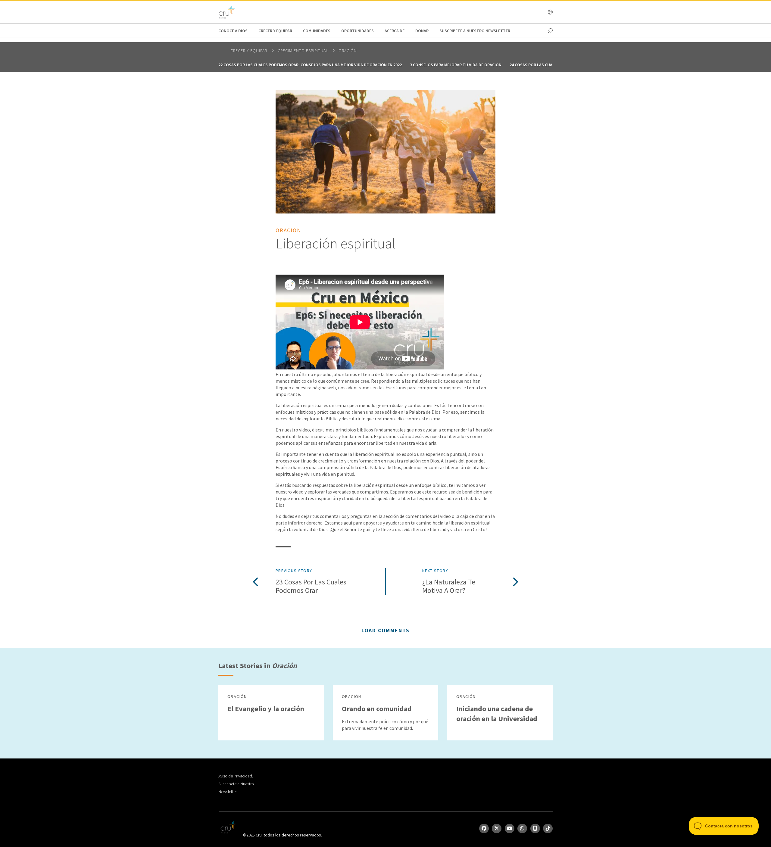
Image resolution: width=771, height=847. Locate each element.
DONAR (422, 30)
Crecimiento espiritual (303, 50)
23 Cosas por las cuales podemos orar (311, 586)
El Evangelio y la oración (265, 708)
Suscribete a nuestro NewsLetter (474, 30)
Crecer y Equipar (275, 30)
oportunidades (357, 30)
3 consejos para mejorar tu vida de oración (455, 64)
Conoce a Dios (233, 30)
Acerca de (394, 30)
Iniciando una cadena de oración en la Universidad (496, 713)
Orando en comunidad (377, 708)
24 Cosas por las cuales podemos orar (550, 64)
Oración (348, 50)
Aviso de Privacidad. (235, 776)
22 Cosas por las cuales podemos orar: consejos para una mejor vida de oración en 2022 (310, 64)
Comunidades (316, 30)
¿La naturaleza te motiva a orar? (448, 586)
